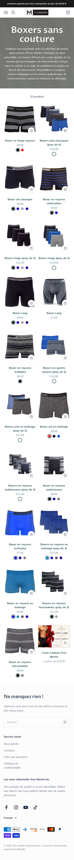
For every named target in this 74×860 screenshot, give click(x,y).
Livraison (9, 750)
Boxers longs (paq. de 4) (54, 258)
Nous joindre (11, 744)
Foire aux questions (16, 757)
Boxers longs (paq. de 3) (20, 258)
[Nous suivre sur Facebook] (6, 807)
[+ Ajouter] (31, 130)
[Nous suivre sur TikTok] (35, 807)
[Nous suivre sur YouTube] (25, 807)
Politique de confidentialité (12, 765)
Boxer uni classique (20, 199)
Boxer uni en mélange (54, 426)
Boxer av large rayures (20, 140)
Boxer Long (20, 313)
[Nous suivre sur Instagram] (16, 807)
